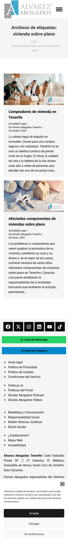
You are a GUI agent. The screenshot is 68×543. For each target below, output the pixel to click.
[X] (18, 326)
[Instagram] (29, 326)
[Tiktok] (60, 326)
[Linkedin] (39, 326)
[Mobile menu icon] (59, 9)
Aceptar (34, 513)
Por (24, 127)
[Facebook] (8, 326)
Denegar (34, 523)
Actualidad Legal (17, 123)
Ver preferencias (34, 534)
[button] (62, 484)
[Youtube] (49, 326)
